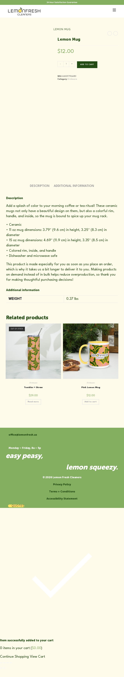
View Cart (37, 656)
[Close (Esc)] (11, 662)
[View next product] (115, 33)
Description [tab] (40, 186)
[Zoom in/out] (1, 662)
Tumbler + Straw (33, 387)
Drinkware (72, 79)
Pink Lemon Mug (90, 387)
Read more (33, 402)
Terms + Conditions (62, 491)
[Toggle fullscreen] (4, 662)
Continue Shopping (14, 656)
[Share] (7, 662)
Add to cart (87, 65)
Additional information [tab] (74, 186)
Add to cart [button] (91, 402)
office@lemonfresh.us (23, 434)
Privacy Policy (62, 484)
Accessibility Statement (62, 498)
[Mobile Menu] (113, 9)
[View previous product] (109, 33)
